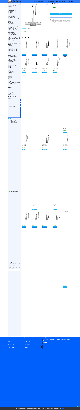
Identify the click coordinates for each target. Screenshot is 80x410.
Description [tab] (24, 28)
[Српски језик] (17, 267)
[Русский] (14, 267)
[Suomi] (15, 264)
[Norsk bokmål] (19, 266)
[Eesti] (13, 264)
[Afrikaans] (8, 263)
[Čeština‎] (20, 263)
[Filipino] (14, 264)
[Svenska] (10, 268)
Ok (62, 408)
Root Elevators (55, 19)
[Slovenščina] (20, 267)
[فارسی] (8, 267)
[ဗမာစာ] (17, 266)
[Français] (16, 264)
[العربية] (9, 263)
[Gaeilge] (12, 265)
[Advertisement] (14, 303)
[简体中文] (16, 263)
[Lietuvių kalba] (11, 266)
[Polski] (9, 267)
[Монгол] (15, 266)
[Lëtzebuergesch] (12, 266)
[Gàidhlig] (15, 267)
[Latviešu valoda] (9, 266)
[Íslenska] (10, 265)
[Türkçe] (12, 268)
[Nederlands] (10, 264)
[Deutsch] (18, 264)
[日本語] (15, 265)
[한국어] (19, 265)
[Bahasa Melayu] (14, 266)
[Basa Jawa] (16, 265)
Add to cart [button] (24, 54)
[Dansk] (8, 264)
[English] (11, 264)
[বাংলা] (12, 263)
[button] (47, 4)
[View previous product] (70, 3)
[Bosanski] (11, 263)
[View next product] (71, 3)
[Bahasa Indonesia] (11, 265)
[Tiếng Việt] (14, 268)
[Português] (11, 267)
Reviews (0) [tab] (29, 28)
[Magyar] (8, 265)
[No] (78, 408)
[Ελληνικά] (19, 264)
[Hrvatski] (18, 263)
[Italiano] (13, 265)
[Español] (8, 268)
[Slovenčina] (18, 267)
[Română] (12, 267)
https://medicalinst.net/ (47, 348)
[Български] (14, 263)
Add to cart (61, 13)
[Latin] (8, 266)
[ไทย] (11, 268)
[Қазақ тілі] (17, 265)
